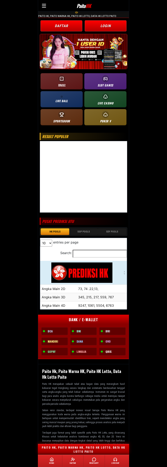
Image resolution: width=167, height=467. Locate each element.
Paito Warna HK (109, 410)
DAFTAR (61, 26)
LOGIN (105, 26)
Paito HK (46, 384)
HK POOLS (54, 231)
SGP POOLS (83, 231)
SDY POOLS (112, 231)
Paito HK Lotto (99, 432)
